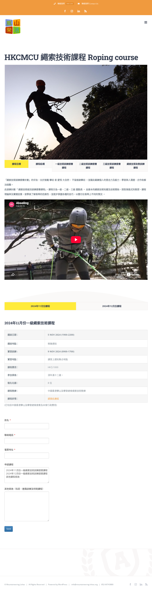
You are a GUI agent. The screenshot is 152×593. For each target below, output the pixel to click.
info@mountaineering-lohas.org (84, 584)
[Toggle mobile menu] (146, 22)
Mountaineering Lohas (15, 584)
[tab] (16, 164)
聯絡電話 (9, 434)
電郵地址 (9, 449)
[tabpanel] (76, 228)
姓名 (7, 420)
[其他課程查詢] (27, 476)
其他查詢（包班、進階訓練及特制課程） (24, 488)
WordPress (62, 584)
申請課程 (8, 464)
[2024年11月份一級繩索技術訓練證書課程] (27, 470)
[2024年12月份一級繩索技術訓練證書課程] (27, 473)
